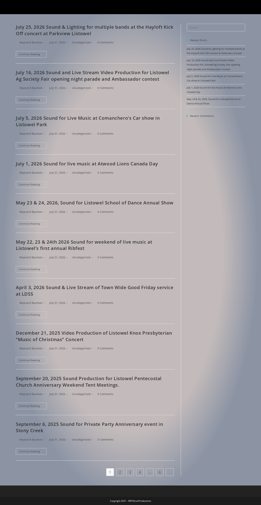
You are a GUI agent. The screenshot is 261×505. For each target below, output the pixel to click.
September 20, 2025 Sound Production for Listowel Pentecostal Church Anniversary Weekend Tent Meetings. (89, 381)
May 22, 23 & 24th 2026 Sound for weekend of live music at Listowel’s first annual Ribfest (84, 245)
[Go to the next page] (169, 472)
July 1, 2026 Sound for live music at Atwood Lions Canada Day (87, 163)
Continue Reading (33, 53)
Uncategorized (81, 42)
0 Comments (105, 42)
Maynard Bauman (30, 42)
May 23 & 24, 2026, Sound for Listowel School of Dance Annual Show (94, 202)
